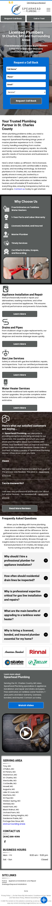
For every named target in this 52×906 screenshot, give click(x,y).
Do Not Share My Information (23, 895)
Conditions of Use (39, 895)
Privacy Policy (5, 895)
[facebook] (5, 842)
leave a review (20, 450)
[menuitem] (5, 881)
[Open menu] (48, 10)
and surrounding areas (14, 823)
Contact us (19, 189)
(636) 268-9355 (11, 836)
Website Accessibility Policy (34, 898)
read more (44, 472)
